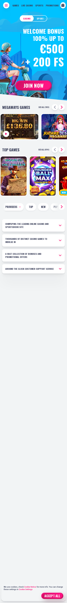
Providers (11, 207)
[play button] (19, 126)
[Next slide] (62, 107)
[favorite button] (21, 191)
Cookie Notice (30, 587)
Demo (43, 181)
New (43, 207)
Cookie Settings (26, 589)
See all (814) (43, 150)
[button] (62, 207)
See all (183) (43, 107)
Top (31, 207)
